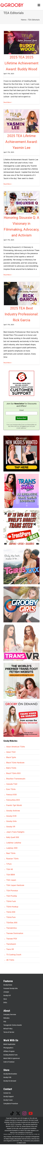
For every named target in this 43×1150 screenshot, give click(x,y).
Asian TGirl (10, 752)
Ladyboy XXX (11, 848)
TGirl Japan (11, 880)
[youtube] (31, 1113)
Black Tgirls (11, 757)
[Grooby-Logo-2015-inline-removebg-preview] (11, 4)
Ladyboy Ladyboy (13, 843)
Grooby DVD (11, 816)
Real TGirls (10, 853)
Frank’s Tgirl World (14, 805)
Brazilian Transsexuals (15, 779)
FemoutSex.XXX (13, 800)
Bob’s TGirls (11, 768)
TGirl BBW (10, 875)
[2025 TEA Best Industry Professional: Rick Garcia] (21, 293)
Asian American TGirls (15, 747)
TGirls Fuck (11, 901)
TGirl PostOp (11, 896)
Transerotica (11, 928)
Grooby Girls (11, 821)
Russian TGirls (12, 859)
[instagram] (24, 1113)
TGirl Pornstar (12, 891)
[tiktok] (12, 1113)
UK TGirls (10, 960)
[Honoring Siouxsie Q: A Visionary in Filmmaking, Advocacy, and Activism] (21, 203)
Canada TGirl (11, 784)
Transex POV (11, 939)
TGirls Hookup (12, 907)
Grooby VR (10, 827)
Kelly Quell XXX (12, 837)
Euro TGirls (10, 789)
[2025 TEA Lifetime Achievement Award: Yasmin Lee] (21, 121)
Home (23, 20)
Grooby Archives (13, 811)
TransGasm (11, 944)
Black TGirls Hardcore (15, 763)
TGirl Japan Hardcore (15, 885)
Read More (7, 102)
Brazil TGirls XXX (13, 773)
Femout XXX (11, 795)
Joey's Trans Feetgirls (15, 832)
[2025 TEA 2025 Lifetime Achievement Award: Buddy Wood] (21, 42)
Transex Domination (14, 933)
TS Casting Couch (13, 955)
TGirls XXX (10, 912)
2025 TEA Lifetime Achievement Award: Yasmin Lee (21, 142)
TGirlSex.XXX (11, 923)
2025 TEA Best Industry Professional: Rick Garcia (21, 314)
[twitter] (18, 1113)
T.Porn (9, 864)
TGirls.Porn (11, 917)
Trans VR (10, 949)
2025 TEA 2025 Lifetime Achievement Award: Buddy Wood (22, 63)
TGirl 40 (9, 869)
